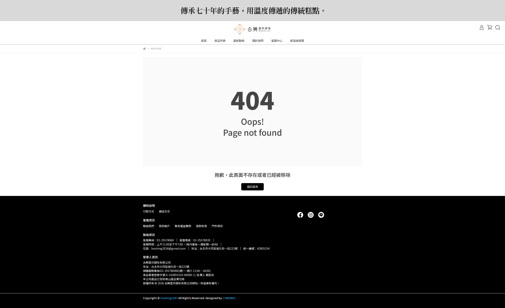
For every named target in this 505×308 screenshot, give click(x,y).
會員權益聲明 (183, 226)
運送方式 (164, 211)
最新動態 (238, 41)
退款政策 (201, 226)
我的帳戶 (164, 226)
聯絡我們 (148, 226)
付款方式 (148, 211)
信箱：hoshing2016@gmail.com (164, 248)
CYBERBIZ (229, 298)
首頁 (204, 41)
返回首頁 (252, 187)
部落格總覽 (297, 41)
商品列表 (219, 41)
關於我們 (257, 41)
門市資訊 (217, 226)
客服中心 (276, 41)
